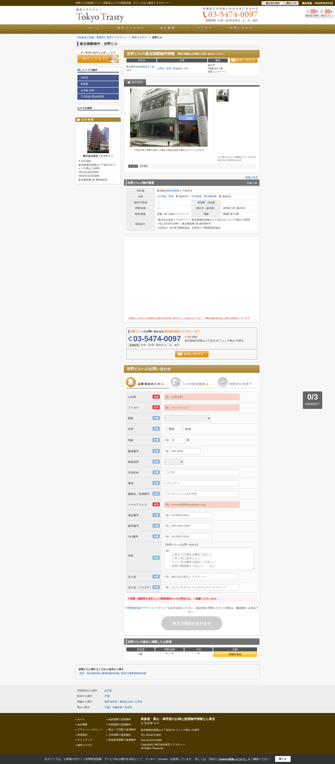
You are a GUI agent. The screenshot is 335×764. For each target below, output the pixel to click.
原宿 (168, 68)
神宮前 (143, 66)
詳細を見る (235, 654)
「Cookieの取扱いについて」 (232, 759)
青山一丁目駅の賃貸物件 (122, 729)
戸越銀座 (117, 707)
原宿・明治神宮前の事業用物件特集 (99, 673)
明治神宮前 (210, 196)
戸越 (107, 696)
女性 (188, 429)
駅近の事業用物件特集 (133, 673)
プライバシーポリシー (155, 607)
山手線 (160, 68)
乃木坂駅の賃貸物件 (119, 734)
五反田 (128, 707)
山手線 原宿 (87, 90)
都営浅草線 (110, 701)
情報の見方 (251, 177)
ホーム (81, 719)
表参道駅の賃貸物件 (119, 719)
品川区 (108, 690)
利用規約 (133, 607)
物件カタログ (84, 745)
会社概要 (82, 724)
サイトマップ (84, 739)
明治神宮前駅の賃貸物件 (122, 739)
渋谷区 (136, 66)
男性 (172, 429)
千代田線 (196, 196)
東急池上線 (126, 701)
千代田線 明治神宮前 (92, 96)
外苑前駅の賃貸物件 (119, 724)
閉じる (283, 758)
